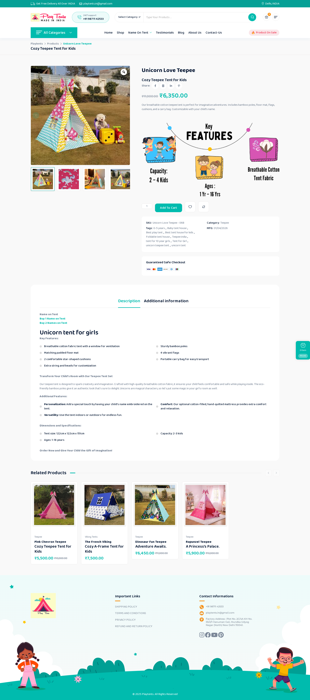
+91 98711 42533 (93, 19)
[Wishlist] (190, 206)
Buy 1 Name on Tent (52, 318)
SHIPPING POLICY (126, 607)
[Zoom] (124, 72)
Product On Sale (266, 33)
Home (108, 32)
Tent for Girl (179, 241)
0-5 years (159, 228)
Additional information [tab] (166, 302)
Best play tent (154, 232)
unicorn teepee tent (157, 245)
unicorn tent (179, 245)
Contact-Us (214, 32)
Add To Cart (168, 207)
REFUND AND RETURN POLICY (133, 626)
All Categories (54, 33)
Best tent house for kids (179, 232)
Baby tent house (177, 228)
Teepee (224, 223)
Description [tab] (129, 302)
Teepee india (179, 237)
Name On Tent (138, 32)
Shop (120, 32)
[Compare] (203, 206)
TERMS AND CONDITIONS (130, 613)
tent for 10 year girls (158, 241)
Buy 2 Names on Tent (53, 323)
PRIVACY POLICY (125, 620)
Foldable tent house (158, 237)
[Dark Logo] (49, 17)
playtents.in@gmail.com (97, 3)
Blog (181, 32)
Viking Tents (91, 537)
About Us (194, 32)
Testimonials (165, 32)
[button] (252, 17)
